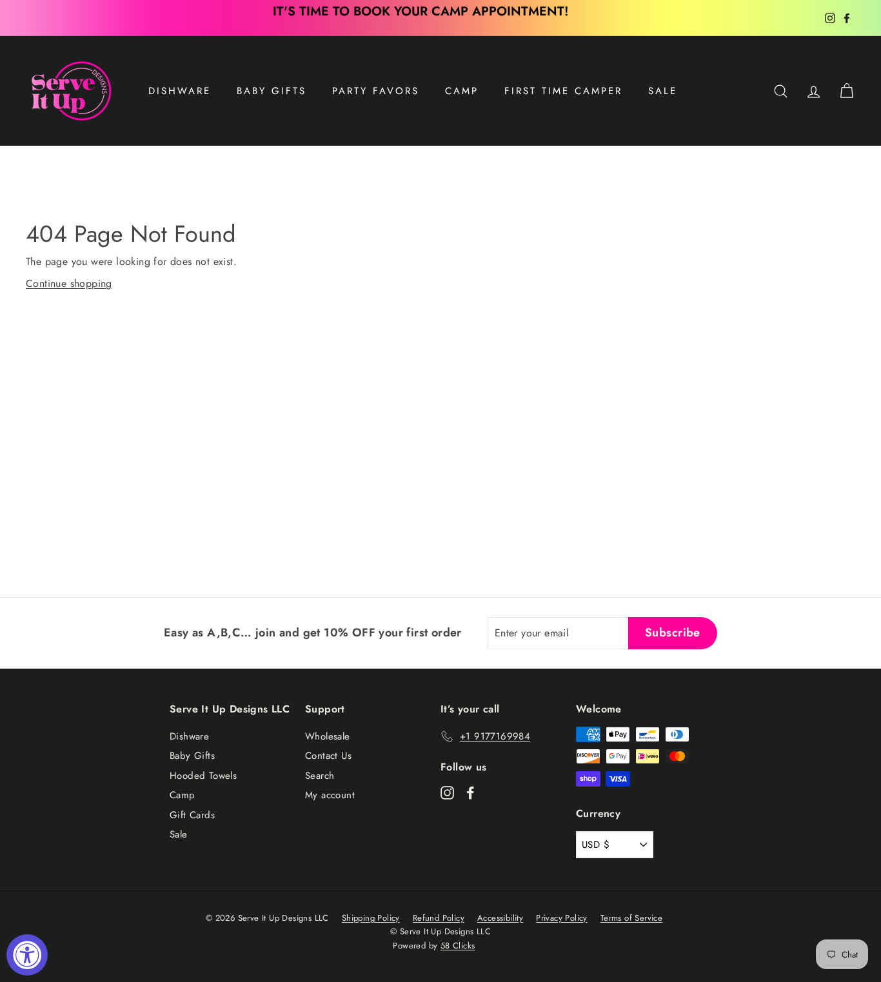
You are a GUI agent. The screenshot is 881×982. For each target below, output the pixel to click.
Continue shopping (69, 283)
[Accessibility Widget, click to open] (27, 955)
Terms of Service (631, 918)
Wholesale (327, 736)
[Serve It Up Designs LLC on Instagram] (447, 792)
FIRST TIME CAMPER (563, 91)
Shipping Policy (371, 918)
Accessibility (500, 918)
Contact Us (328, 756)
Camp (462, 91)
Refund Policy (438, 918)
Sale (179, 834)
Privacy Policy (562, 918)
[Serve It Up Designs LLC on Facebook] (470, 792)
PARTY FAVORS (375, 91)
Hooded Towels (203, 776)
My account (330, 795)
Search (319, 776)
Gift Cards (192, 815)
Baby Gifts (271, 91)
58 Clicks (457, 945)
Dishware (179, 91)
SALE (662, 91)
